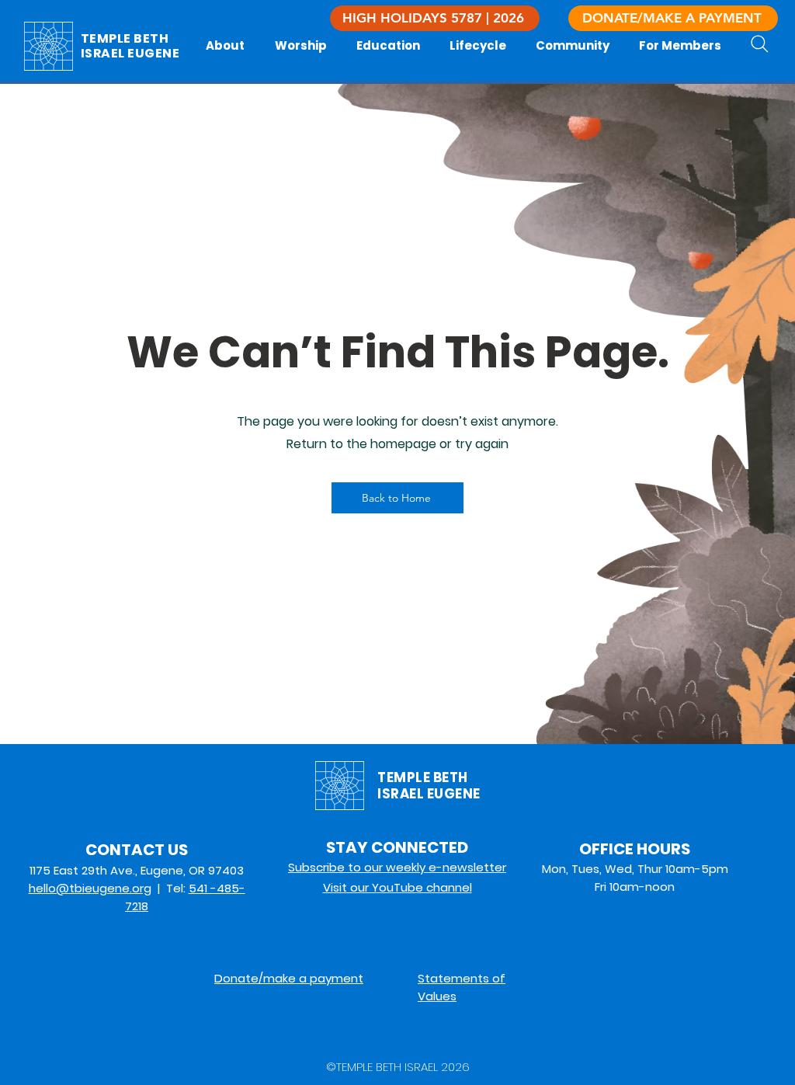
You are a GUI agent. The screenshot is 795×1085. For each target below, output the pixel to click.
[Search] (759, 44)
